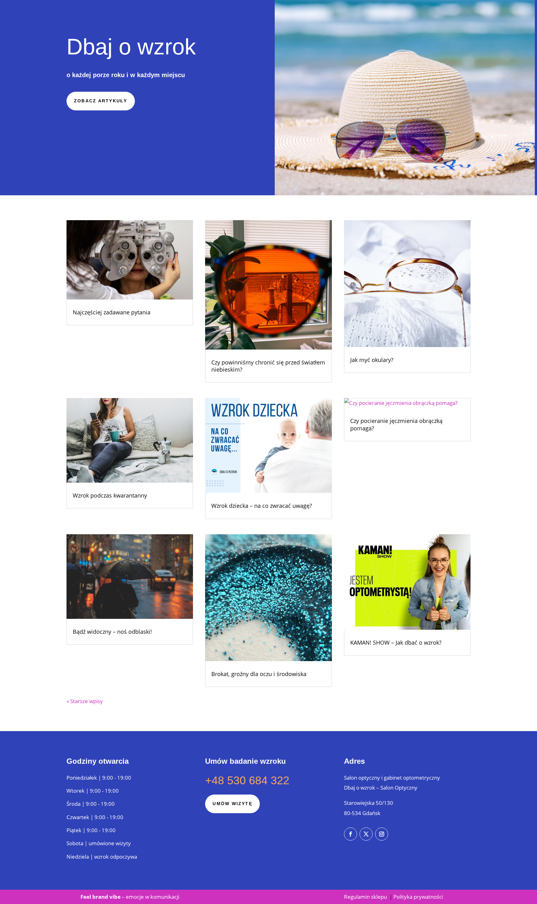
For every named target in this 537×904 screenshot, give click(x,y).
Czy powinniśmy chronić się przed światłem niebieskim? (268, 366)
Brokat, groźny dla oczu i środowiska (258, 674)
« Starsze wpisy (85, 701)
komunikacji (164, 896)
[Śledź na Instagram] (381, 834)
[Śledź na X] (366, 834)
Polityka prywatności (418, 896)
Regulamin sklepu (366, 896)
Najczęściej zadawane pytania (111, 312)
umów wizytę (232, 803)
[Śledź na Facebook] (350, 834)
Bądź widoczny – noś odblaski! (112, 631)
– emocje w (114, 896)
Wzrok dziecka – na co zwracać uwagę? (261, 505)
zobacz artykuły (100, 100)
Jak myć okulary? (371, 360)
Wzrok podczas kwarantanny (110, 495)
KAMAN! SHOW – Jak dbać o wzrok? (396, 642)
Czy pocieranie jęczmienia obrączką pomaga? (396, 424)
